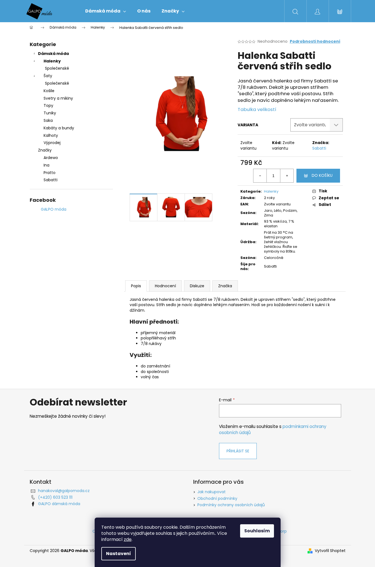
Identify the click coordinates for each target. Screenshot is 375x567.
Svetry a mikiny (58, 98)
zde (128, 539)
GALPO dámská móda (59, 503)
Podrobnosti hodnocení (315, 41)
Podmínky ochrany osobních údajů (231, 505)
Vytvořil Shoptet (330, 550)
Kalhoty (51, 135)
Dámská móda (53, 53)
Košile (49, 91)
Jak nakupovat (211, 492)
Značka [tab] (225, 286)
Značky (45, 150)
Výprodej (52, 142)
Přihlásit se (237, 451)
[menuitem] (106, 11)
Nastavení (118, 553)
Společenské (57, 68)
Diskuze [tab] (197, 286)
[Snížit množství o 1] (260, 175)
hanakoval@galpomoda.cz (64, 490)
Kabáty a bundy (59, 128)
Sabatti (319, 148)
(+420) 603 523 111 (55, 497)
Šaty (48, 76)
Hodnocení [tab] (165, 286)
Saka (48, 120)
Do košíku (322, 175)
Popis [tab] (136, 286)
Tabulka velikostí (257, 109)
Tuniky (50, 113)
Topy (48, 105)
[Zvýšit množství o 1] (286, 175)
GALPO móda (53, 209)
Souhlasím (257, 531)
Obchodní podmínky (217, 498)
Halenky (52, 61)
